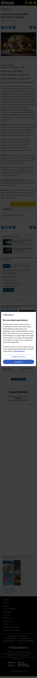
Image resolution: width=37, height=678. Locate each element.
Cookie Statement (19, 351)
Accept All (18, 362)
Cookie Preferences (18, 357)
